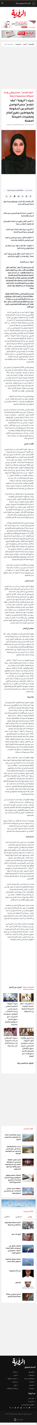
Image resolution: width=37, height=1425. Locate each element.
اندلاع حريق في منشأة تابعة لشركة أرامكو (13, 1295)
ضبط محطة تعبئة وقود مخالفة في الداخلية (13, 1223)
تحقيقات (18, 44)
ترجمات (14, 1382)
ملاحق (31, 1385)
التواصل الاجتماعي (27, 1405)
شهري (7, 1216)
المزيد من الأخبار (15, 987)
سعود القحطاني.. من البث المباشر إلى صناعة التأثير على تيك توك (11, 1042)
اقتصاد (31, 1382)
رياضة (15, 1372)
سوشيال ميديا (29, 1378)
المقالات (31, 1375)
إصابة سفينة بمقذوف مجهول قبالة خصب (13, 1260)
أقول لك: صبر (16, 1234)
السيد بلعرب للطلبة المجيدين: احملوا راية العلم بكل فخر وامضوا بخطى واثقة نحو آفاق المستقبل (13, 1164)
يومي (30, 1216)
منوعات (31, 1388)
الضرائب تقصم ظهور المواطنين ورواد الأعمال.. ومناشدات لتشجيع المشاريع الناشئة (12, 1179)
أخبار (24, 44)
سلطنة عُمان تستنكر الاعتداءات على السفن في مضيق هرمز (12, 1190)
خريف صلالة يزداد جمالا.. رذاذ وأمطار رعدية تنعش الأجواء (12, 1137)
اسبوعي (18, 1216)
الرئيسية (31, 44)
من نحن (31, 1398)
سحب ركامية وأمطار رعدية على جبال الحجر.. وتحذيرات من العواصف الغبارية (13, 1150)
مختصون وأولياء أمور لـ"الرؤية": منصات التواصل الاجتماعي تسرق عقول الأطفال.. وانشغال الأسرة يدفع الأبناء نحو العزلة (27, 1047)
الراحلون (18, 1282)
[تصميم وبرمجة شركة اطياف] (18, 1420)
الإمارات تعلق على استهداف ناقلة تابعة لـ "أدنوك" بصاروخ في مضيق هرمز (13, 1249)
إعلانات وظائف (12, 1388)
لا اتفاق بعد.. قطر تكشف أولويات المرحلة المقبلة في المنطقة (27, 1007)
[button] (33, 158)
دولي (15, 1385)
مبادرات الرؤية (12, 1378)
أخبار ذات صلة (28, 987)
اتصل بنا (31, 1401)
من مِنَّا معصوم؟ (15, 1271)
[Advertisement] (18, 68)
